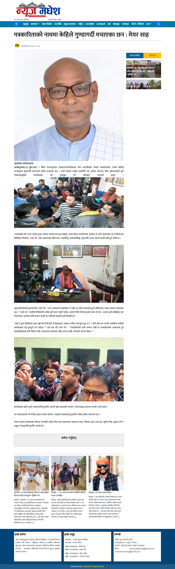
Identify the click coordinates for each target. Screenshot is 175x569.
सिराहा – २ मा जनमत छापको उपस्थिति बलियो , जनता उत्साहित (68, 494)
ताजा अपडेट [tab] (135, 56)
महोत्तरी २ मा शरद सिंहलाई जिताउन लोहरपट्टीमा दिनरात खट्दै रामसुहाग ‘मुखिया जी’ (140, 71)
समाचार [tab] (152, 56)
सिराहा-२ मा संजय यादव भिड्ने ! (100, 492)
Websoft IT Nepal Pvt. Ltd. (93, 566)
